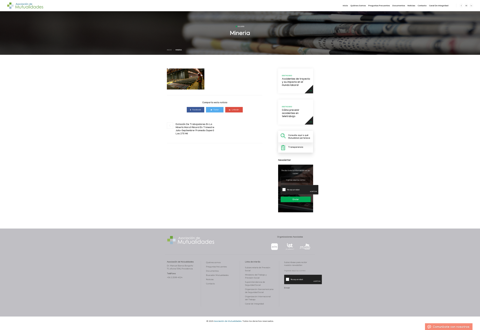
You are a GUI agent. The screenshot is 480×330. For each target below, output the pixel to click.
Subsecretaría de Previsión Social (257, 269)
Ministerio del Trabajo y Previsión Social (256, 276)
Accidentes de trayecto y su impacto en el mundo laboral (296, 82)
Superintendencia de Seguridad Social (255, 283)
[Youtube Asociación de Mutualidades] (466, 5)
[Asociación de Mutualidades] (25, 5)
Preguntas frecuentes (379, 5)
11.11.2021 (241, 27)
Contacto (422, 5)
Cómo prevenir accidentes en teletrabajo (290, 113)
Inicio (345, 5)
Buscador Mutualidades (217, 275)
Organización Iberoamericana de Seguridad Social (259, 290)
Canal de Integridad (438, 5)
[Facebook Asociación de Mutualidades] (461, 5)
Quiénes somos (358, 5)
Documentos (398, 5)
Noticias (411, 5)
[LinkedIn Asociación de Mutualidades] (471, 5)
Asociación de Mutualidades (228, 321)
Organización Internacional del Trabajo (258, 298)
